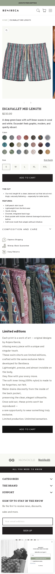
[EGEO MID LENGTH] (40, 137)
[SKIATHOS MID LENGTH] (26, 152)
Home (4, 20)
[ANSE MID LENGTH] (4, 137)
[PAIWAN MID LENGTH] (4, 152)
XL (34, 167)
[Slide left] (24, 102)
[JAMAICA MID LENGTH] (11, 144)
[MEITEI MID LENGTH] (47, 144)
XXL (45, 167)
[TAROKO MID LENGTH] (33, 152)
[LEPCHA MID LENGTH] (33, 144)
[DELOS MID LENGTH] (33, 137)
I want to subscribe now (40, 558)
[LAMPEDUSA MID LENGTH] (26, 144)
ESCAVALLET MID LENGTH (20, 20)
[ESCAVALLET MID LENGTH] (47, 137)
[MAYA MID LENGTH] (40, 144)
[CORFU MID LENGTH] (26, 137)
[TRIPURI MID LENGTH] (47, 152)
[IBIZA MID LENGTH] (4, 144)
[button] (50, 10)
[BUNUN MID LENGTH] (19, 137)
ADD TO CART (27, 429)
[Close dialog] (52, 542)
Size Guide (48, 160)
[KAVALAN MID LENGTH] (19, 144)
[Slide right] (31, 102)
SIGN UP (27, 530)
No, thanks (40, 565)
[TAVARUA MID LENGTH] (40, 152)
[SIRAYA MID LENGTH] (19, 152)
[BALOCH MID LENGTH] (11, 137)
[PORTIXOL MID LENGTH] (11, 152)
